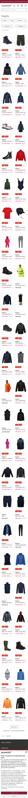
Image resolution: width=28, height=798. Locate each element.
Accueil (3, 736)
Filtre (6, 26)
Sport (12, 20)
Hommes (5, 20)
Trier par (21, 26)
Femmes (20, 20)
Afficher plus (14, 727)
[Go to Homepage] (6, 5)
